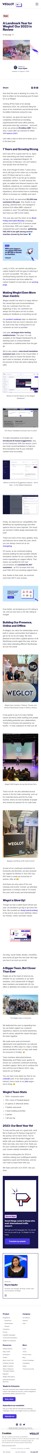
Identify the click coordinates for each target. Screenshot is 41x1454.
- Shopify (6, 1326)
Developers (6, 1354)
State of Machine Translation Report (8, 1370)
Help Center (6, 1351)
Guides (5, 1357)
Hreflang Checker (8, 1363)
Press (24, 1349)
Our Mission (26, 1317)
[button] (18, 4)
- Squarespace (8, 1323)
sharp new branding (29, 910)
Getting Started (7, 1349)
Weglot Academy (8, 1366)
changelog (7, 546)
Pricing (5, 1332)
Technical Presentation (10, 1338)
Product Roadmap (28, 1360)
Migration (6, 1374)
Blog (24, 1357)
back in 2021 (12, 133)
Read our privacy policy (9, 1445)
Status (24, 1366)
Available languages (9, 1335)
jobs (26, 1081)
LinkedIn (6, 1079)
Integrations (6, 1317)
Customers (6, 1329)
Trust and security (28, 1369)
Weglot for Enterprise (9, 1340)
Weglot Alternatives (9, 1376)
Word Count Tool (8, 1360)
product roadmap (13, 319)
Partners (25, 1320)
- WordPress (7, 1320)
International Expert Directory (9, 1380)
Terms (24, 1351)
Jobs (24, 1323)
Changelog (26, 1363)
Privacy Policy (27, 1354)
